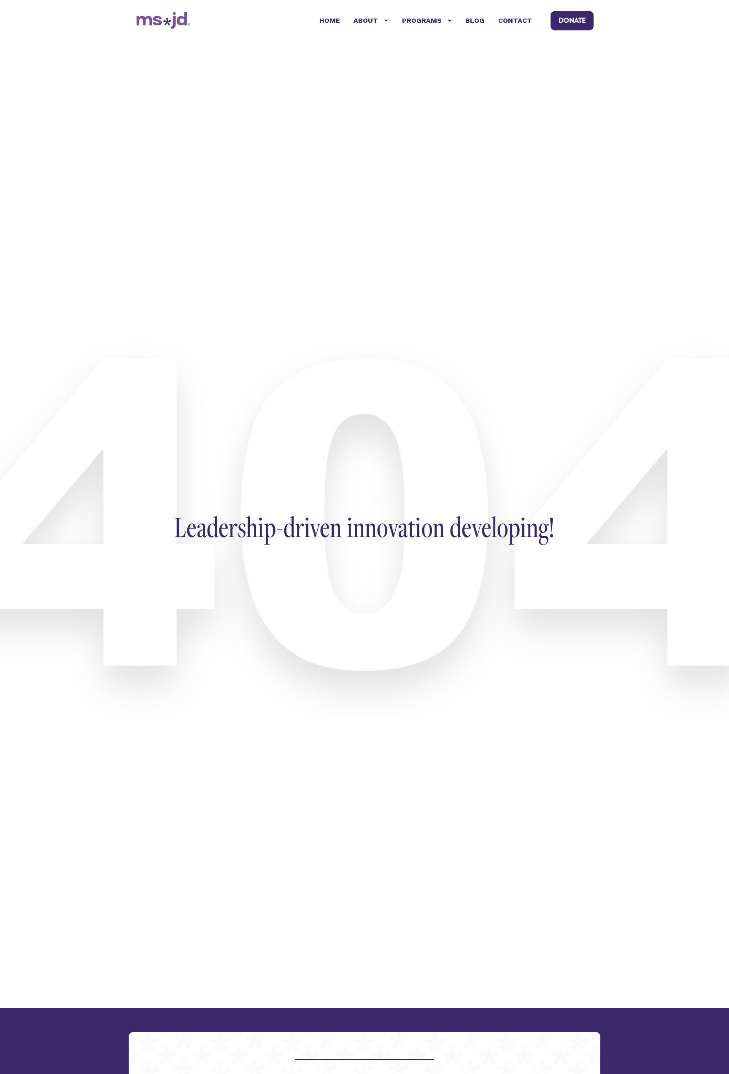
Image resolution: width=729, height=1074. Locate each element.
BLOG (474, 20)
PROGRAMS (422, 20)
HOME (329, 20)
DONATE (572, 20)
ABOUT (366, 20)
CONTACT (515, 20)
